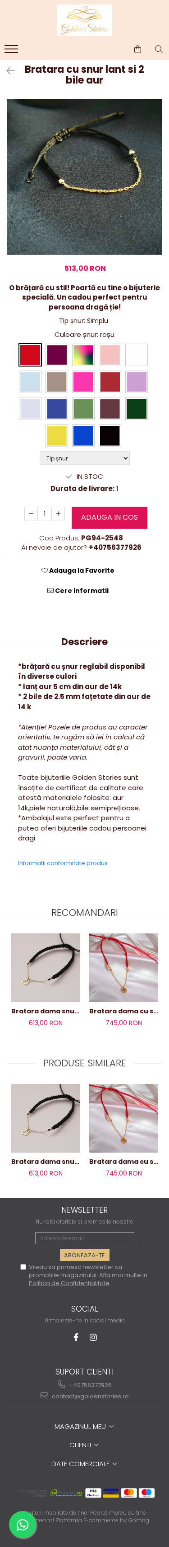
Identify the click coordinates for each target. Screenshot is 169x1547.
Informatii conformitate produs (63, 863)
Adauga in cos (109, 517)
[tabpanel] (84, 176)
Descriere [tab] (84, 641)
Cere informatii (81, 590)
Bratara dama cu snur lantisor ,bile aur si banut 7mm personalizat (123, 1011)
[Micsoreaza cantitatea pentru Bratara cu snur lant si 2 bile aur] (31, 514)
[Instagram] (93, 1337)
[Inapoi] (7, 71)
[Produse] (12, 51)
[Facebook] (76, 1337)
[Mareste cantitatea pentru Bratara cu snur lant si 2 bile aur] (58, 514)
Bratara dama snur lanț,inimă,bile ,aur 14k (45, 1011)
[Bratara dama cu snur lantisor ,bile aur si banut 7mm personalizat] (123, 967)
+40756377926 (90, 1385)
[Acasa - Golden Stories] (85, 20)
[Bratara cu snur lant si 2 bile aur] (84, 176)
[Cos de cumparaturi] (137, 49)
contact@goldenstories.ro (89, 1396)
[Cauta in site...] (159, 49)
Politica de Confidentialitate (69, 1283)
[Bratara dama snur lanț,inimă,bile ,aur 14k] (45, 967)
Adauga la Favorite (81, 570)
